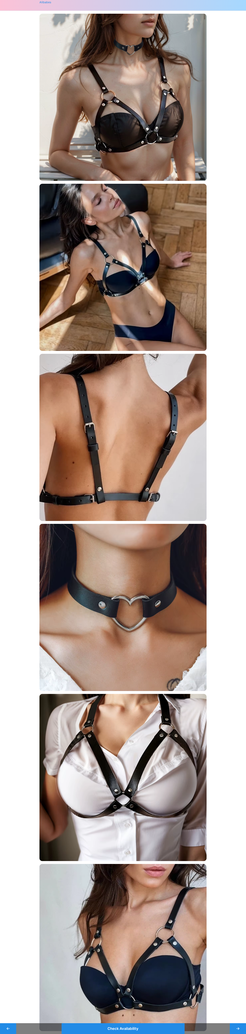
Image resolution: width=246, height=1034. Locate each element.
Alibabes (45, 2)
